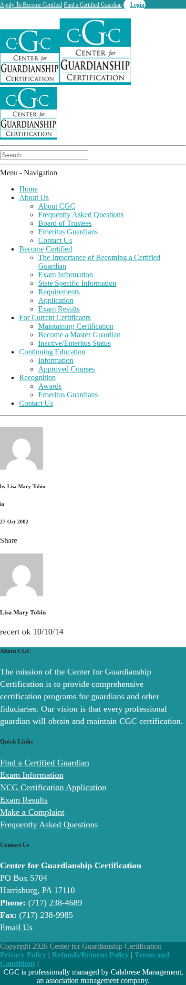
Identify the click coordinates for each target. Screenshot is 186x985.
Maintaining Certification (76, 326)
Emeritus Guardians (68, 232)
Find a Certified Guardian (93, 4)
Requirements (59, 292)
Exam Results (59, 309)
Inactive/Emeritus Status (74, 343)
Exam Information (65, 275)
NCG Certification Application (53, 787)
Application (55, 300)
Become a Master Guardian (79, 335)
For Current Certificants (55, 317)
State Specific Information (77, 283)
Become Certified (45, 249)
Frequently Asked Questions (81, 215)
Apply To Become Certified (31, 4)
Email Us (16, 927)
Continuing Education (52, 352)
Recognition (37, 377)
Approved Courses (66, 369)
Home (28, 189)
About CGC (56, 206)
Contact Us (55, 240)
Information (55, 360)
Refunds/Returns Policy (90, 955)
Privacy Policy (23, 955)
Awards (50, 386)
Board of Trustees (65, 223)
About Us (34, 197)
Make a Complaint (32, 812)
